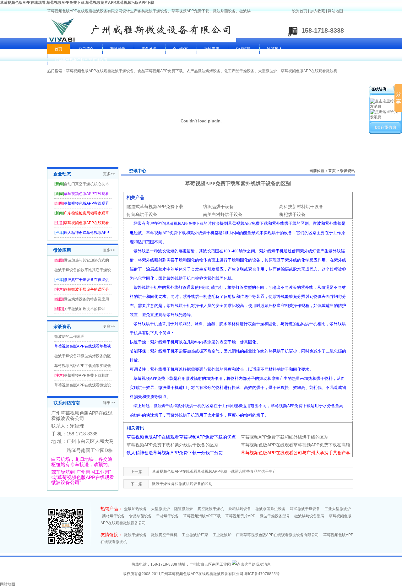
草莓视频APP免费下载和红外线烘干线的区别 (285, 436)
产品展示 (117, 49)
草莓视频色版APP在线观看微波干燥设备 (100, 71)
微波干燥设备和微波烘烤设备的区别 (182, 484)
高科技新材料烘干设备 (301, 206)
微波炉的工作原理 (69, 336)
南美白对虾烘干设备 (222, 214)
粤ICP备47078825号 (262, 574)
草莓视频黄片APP (240, 516)
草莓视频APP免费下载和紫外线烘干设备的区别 (173, 444)
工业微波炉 (222, 535)
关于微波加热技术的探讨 (84, 309)
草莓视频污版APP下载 (202, 516)
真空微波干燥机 (211, 509)
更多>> (109, 174)
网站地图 (335, 11)
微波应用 (211, 49)
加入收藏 (317, 11)
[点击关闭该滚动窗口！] (385, 90)
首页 (58, 49)
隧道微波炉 (183, 509)
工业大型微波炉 (337, 509)
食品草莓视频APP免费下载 (160, 71)
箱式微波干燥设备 (305, 509)
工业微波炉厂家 (195, 535)
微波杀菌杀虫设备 (270, 509)
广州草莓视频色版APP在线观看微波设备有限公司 (277, 535)
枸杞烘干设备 (292, 214)
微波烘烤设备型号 (309, 516)
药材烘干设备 (113, 516)
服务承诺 (148, 49)
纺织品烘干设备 (218, 206)
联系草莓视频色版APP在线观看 (81, 59)
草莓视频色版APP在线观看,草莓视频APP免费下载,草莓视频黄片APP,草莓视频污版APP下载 (77, 2)
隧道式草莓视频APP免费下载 (155, 206)
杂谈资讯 (243, 49)
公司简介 (86, 49)
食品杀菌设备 (140, 516)
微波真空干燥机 (164, 535)
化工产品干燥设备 (239, 71)
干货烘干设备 (167, 516)
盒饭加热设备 (135, 509)
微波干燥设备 (135, 535)
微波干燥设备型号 (275, 516)
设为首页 (299, 11)
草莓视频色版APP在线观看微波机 (309, 71)
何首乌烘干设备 (142, 214)
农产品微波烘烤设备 (203, 71)
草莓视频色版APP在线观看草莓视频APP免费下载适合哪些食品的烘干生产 (214, 471)
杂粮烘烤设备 (239, 509)
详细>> (109, 403)
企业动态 (180, 49)
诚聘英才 (274, 49)
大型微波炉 (267, 71)
